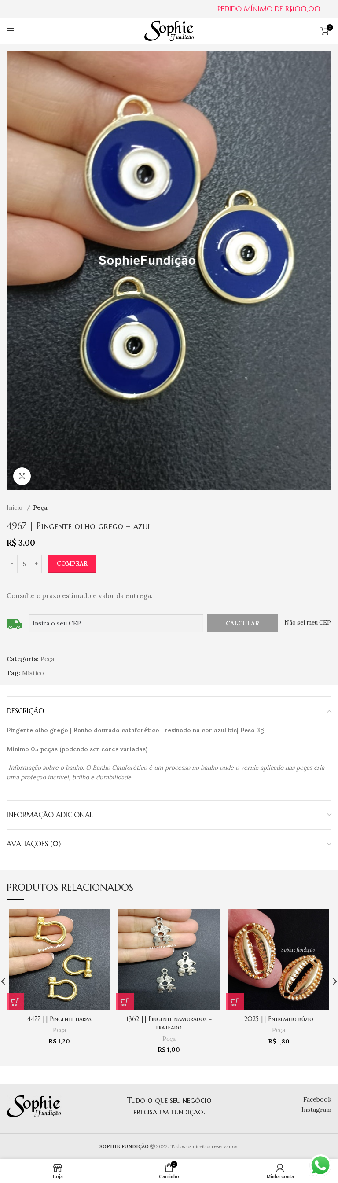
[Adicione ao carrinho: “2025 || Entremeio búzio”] (235, 1001)
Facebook (317, 1099)
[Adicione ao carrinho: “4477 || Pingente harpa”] (15, 1001)
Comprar (72, 563)
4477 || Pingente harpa (59, 1019)
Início (15, 507)
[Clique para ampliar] (22, 476)
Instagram (316, 1109)
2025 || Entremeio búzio (278, 1019)
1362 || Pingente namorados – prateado (169, 1023)
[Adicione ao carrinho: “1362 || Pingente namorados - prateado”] (125, 1001)
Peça (40, 507)
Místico (33, 673)
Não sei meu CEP (307, 622)
